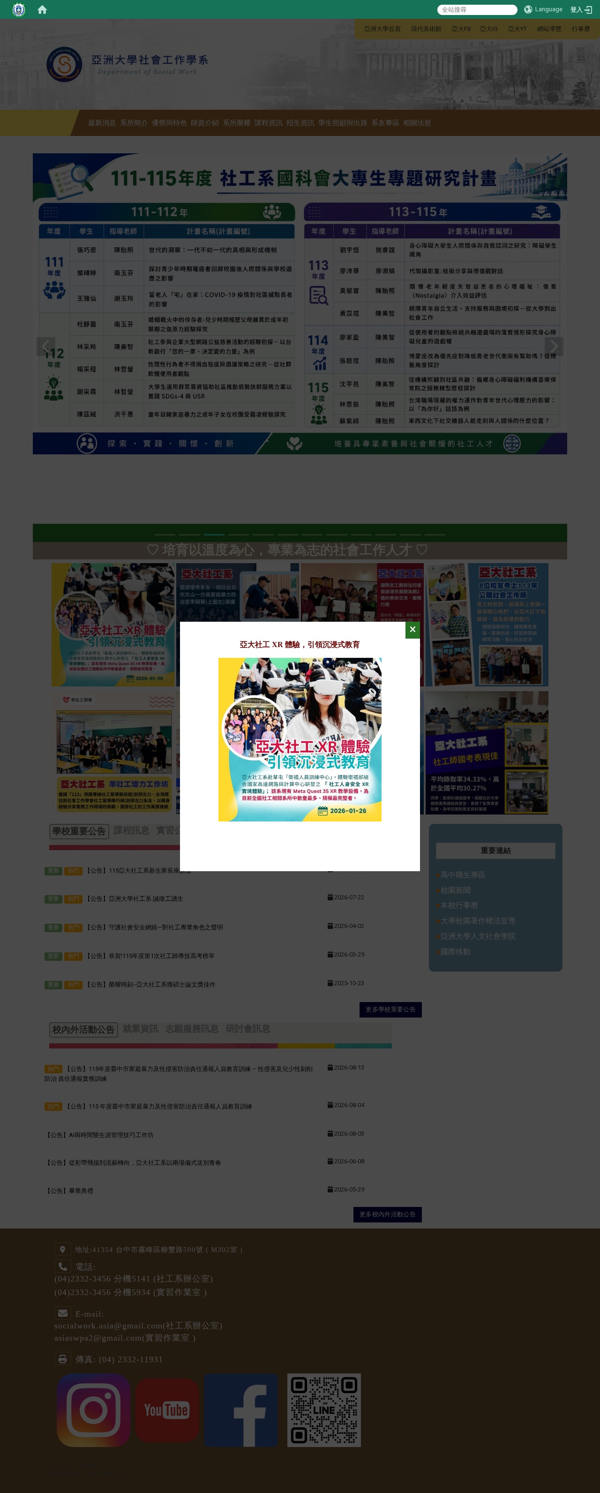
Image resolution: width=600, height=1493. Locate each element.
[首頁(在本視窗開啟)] (42, 9)
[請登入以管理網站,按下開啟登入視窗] (18, 9)
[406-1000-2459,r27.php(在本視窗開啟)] (300, 739)
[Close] (412, 630)
